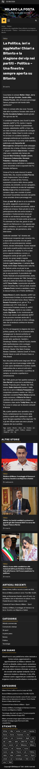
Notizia (5, 637)
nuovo (5, 752)
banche (31, 731)
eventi (11, 745)
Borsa (5, 735)
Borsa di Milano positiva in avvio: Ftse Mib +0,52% (19, 593)
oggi (12, 752)
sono (26, 755)
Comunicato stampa (10, 627)
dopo (31, 741)
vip (15, 432)
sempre (28, 430)
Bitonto (15, 428)
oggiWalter (10, 430)
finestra (29, 428)
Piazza (19, 752)
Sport (33, 755)
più (25, 752)
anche (18, 731)
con (12, 738)
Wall (10, 762)
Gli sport (5, 630)
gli (17, 745)
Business (20, 735)
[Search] (36, 21)
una (12, 432)
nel (12, 748)
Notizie (18, 748)
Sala (11, 755)
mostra (5, 748)
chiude (5, 738)
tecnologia (18, 759)
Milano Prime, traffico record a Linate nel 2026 (18, 589)
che (28, 735)
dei (24, 428)
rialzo (5, 755)
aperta (9, 428)
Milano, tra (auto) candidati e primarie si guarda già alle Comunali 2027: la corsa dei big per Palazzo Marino (19, 523)
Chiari (20, 428)
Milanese (24, 745)
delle (16, 741)
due (4, 745)
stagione (6, 432)
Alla (11, 731)
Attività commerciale (10, 623)
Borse (12, 735)
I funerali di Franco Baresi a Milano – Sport (17, 604)
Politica (5, 38)
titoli (27, 759)
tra (32, 759)
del (4, 741)
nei (5, 430)
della (10, 741)
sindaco (18, 755)
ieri (34, 428)
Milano (32, 745)
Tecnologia (6, 644)
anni (24, 731)
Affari (5, 731)
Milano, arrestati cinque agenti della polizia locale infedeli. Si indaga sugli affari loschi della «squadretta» (18, 721)
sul (11, 759)
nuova (26, 748)
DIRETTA (24, 741)
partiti (17, 430)
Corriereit (19, 738)
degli (27, 738)
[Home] (4, 20)
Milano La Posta (19, 9)
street (5, 759)
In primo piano (7, 634)
